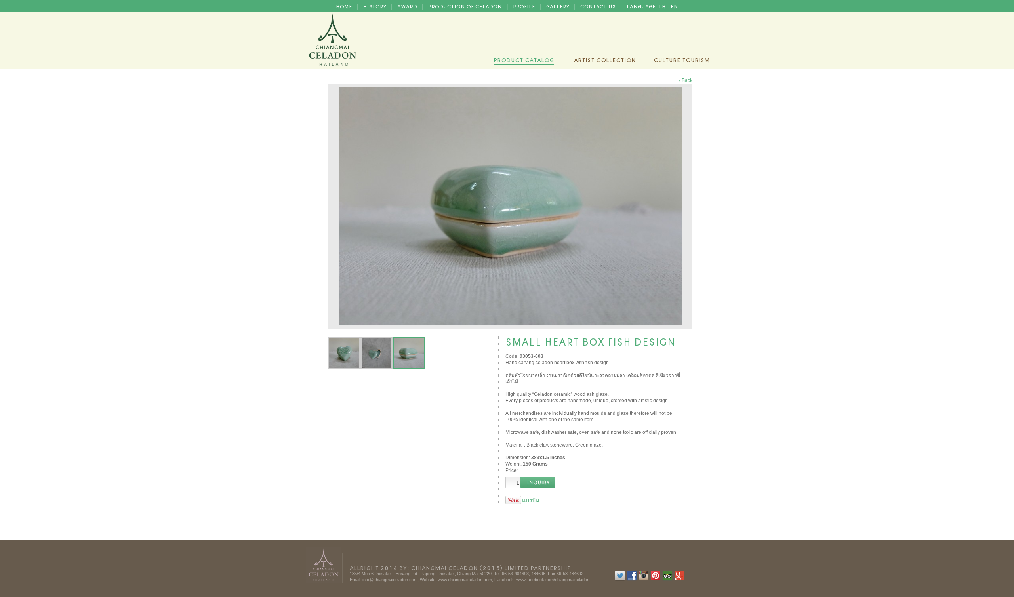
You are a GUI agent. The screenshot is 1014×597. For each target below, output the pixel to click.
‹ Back (685, 80)
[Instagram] (644, 579)
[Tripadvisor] (667, 579)
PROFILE (525, 6)
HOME (345, 6)
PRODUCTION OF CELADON (465, 6)
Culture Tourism (682, 59)
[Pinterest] (655, 579)
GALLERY (558, 6)
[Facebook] (632, 579)
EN (674, 6)
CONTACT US (598, 6)
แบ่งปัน (530, 500)
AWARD (408, 6)
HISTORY (375, 6)
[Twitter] (620, 579)
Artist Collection (605, 59)
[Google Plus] (679, 579)
